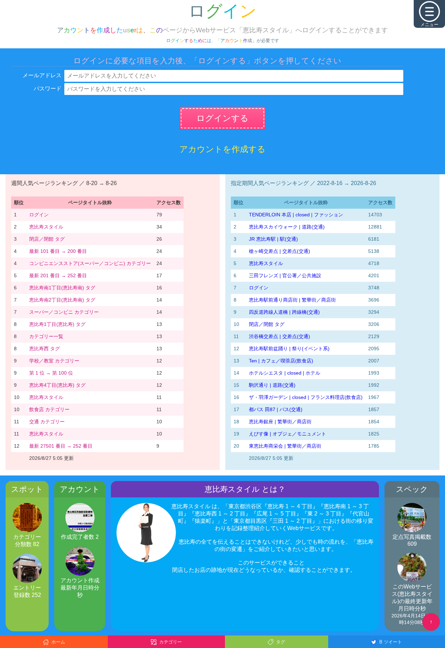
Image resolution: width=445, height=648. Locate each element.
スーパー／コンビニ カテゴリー (64, 312)
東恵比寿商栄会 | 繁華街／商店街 (285, 446)
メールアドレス (42, 75)
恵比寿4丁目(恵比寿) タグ (57, 385)
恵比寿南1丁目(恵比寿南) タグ (62, 287)
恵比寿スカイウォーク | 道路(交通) (287, 227)
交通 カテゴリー (47, 421)
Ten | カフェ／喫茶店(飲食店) (281, 360)
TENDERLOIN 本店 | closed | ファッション (296, 214)
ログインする (222, 118)
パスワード (48, 88)
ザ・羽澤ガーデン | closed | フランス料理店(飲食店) (306, 397)
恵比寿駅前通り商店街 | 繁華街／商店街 (292, 300)
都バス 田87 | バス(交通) (275, 409)
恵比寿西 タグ (44, 348)
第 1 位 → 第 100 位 (51, 373)
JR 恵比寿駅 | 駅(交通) (273, 239)
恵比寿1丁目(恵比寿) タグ (57, 324)
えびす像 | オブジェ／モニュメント (287, 434)
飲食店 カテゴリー (49, 409)
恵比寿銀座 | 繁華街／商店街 (280, 421)
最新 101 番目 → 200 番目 (58, 251)
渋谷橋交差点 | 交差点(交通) (279, 336)
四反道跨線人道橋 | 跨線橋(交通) (284, 312)
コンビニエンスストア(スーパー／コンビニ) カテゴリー (90, 263)
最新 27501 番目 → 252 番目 (60, 446)
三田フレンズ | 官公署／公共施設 (285, 275)
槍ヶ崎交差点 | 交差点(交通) (279, 251)
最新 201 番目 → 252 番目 (58, 275)
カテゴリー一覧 (46, 336)
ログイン (39, 214)
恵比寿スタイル (46, 227)
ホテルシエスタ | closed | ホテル (284, 373)
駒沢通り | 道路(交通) (272, 385)
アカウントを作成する (222, 149)
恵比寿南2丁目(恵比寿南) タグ (62, 300)
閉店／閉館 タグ (47, 239)
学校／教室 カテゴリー (54, 360)
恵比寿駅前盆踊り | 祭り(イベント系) (289, 348)
